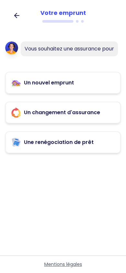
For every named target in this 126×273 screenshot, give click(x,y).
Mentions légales (63, 264)
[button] (63, 83)
